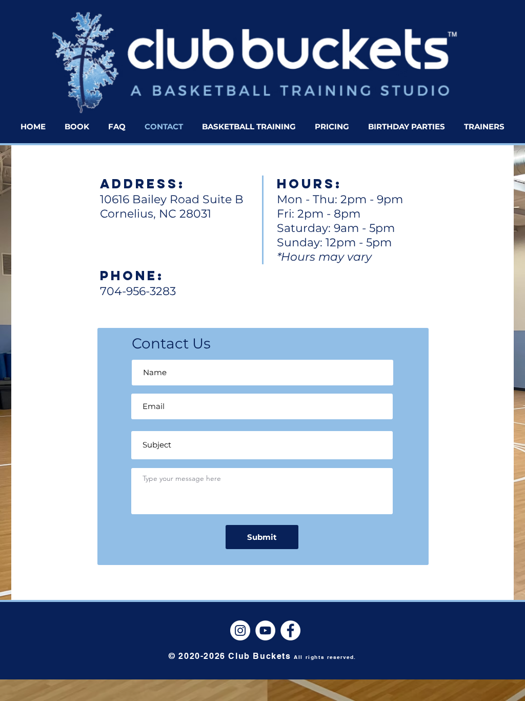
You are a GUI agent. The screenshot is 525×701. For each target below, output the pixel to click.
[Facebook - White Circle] (290, 630)
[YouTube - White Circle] (265, 630)
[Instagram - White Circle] (240, 630)
